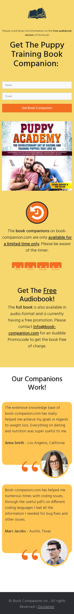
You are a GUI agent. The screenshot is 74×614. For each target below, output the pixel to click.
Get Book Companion (37, 108)
